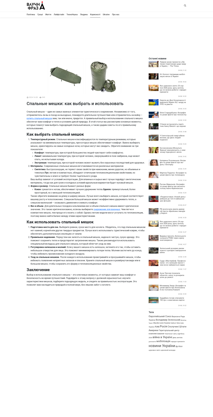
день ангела (177, 337)
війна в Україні (162, 337)
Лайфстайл (59, 14)
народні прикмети (178, 341)
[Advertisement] (106, 37)
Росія (163, 326)
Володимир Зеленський (168, 319)
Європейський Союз (160, 316)
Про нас (115, 14)
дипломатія (152, 341)
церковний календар (168, 350)
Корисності (95, 14)
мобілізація (163, 341)
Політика (31, 14)
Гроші (40, 14)
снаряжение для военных (107, 209)
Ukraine (106, 14)
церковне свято (154, 350)
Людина (84, 14)
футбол (179, 346)
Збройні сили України (161, 323)
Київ (157, 326)
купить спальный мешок (39, 118)
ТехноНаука (72, 14)
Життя (48, 14)
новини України (162, 346)
